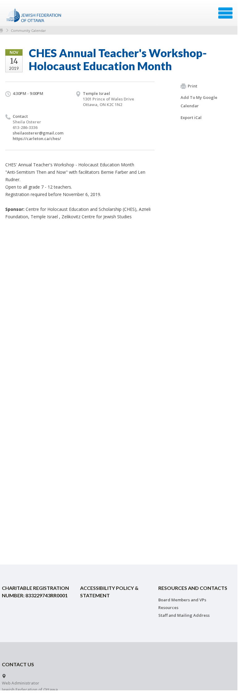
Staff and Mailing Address (184, 615)
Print (192, 86)
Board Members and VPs (182, 600)
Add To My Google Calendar (199, 102)
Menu (225, 13)
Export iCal (191, 117)
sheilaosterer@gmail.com (38, 133)
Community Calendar (28, 30)
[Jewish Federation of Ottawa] (34, 15)
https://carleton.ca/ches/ (37, 138)
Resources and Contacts (192, 588)
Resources (168, 607)
